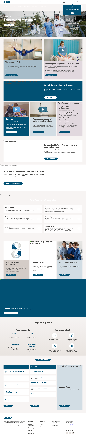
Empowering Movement (20, 19)
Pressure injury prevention (52, 217)
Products (30, 421)
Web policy (15, 436)
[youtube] (73, 433)
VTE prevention (49, 226)
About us (30, 430)
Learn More (64, 132)
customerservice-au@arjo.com (71, 425)
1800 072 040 (72, 424)
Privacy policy (10, 436)
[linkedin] (67, 433)
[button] (63, 50)
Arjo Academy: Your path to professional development (24, 171)
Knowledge (31, 428)
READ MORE (64, 274)
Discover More (11, 75)
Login (81, 2)
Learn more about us (43, 359)
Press (45, 2)
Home (4, 9)
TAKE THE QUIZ (51, 75)
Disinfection (8, 227)
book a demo (11, 132)
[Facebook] (70, 433)
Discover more (50, 97)
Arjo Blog (40, 2)
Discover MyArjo (51, 158)
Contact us (31, 433)
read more (11, 274)
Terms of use (6, 436)
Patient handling (9, 207)
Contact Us (42, 6)
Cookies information (21, 436)
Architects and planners (56, 422)
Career (48, 2)
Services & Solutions (31, 425)
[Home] (7, 2)
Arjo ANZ (59, 2)
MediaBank (55, 425)
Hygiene (7, 217)
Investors (54, 2)
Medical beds (49, 207)
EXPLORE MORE (38, 132)
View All (8, 405)
